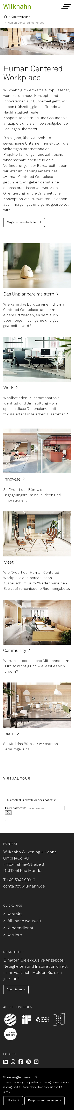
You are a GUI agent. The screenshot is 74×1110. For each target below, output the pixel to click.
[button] (66, 6)
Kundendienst (20, 928)
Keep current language (43, 1100)
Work (8, 388)
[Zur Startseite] (17, 6)
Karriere (14, 935)
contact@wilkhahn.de (24, 886)
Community (14, 650)
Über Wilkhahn (21, 16)
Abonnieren (14, 989)
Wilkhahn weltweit (24, 921)
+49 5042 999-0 (20, 880)
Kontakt (14, 914)
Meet (8, 562)
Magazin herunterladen (22, 222)
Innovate (12, 479)
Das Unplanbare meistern (28, 294)
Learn (9, 733)
